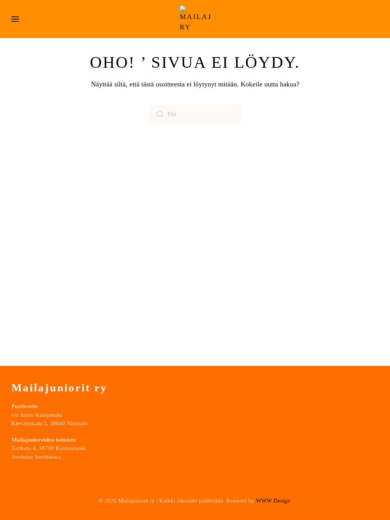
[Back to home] (195, 19)
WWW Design (273, 501)
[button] (15, 19)
